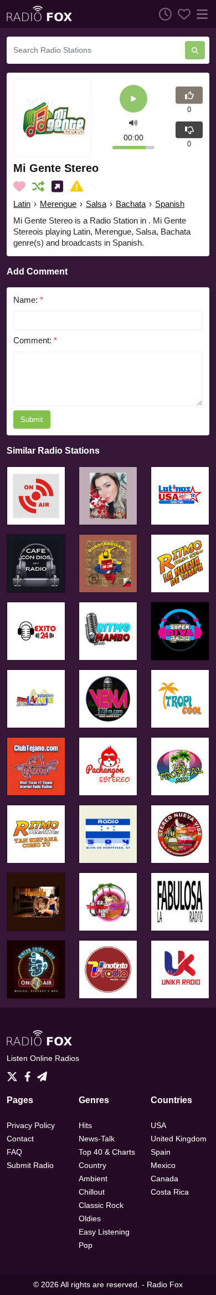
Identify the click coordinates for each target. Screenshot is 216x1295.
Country (92, 1165)
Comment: (35, 340)
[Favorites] (181, 14)
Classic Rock (101, 1205)
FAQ (14, 1151)
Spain (161, 1151)
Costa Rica (170, 1191)
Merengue (58, 204)
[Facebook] (29, 1073)
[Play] (133, 99)
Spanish (169, 204)
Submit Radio (30, 1165)
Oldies (90, 1218)
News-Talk (97, 1138)
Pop (85, 1245)
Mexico (163, 1165)
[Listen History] (162, 14)
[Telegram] (42, 1073)
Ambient (93, 1178)
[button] (133, 122)
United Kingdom (179, 1138)
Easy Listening (104, 1231)
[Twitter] (14, 1073)
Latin (21, 204)
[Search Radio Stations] (195, 50)
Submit (31, 419)
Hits (85, 1125)
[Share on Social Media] (59, 186)
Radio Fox (165, 1284)
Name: (28, 299)
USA (158, 1125)
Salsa (96, 204)
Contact (20, 1138)
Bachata (131, 204)
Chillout (92, 1191)
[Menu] (200, 14)
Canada (164, 1178)
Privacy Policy (31, 1125)
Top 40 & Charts (107, 1151)
